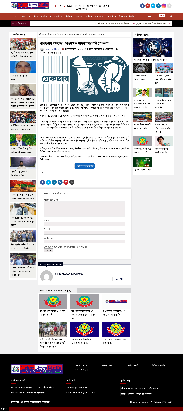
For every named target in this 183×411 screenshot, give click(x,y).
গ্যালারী (110, 16)
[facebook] (142, 5)
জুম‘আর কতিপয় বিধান (142, 170)
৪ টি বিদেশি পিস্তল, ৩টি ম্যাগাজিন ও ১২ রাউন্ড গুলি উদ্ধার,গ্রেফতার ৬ (53, 343)
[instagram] (153, 5)
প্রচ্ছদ (14, 16)
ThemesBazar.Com (162, 402)
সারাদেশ (44, 16)
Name (47, 220)
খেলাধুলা (68, 16)
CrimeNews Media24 (69, 274)
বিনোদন (79, 16)
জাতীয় (22, 16)
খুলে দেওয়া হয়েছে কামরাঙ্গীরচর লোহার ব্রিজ (163, 79)
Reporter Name (52, 49)
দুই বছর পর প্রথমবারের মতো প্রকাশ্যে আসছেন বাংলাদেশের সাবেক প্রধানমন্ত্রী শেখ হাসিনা (22, 102)
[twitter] (147, 5)
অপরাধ (89, 16)
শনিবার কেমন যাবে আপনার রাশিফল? (105, 23)
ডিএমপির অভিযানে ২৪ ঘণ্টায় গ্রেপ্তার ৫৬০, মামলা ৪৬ (84, 315)
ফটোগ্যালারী (133, 365)
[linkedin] (158, 5)
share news (82, 365)
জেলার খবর (107, 365)
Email (47, 229)
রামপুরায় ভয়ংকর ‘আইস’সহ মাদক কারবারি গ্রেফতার (83, 34)
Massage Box (51, 199)
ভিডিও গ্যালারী (158, 365)
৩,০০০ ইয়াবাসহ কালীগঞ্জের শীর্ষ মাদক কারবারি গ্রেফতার (142, 104)
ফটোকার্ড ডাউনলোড (84, 166)
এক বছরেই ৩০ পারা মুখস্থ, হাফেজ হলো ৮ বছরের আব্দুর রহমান (22, 221)
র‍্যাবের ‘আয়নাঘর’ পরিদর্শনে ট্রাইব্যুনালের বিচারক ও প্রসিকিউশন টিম (22, 271)
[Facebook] (42, 182)
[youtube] (163, 5)
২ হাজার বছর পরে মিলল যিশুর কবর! (143, 23)
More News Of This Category (55, 290)
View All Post (120, 279)
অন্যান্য (98, 16)
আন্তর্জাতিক (33, 16)
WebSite (48, 238)
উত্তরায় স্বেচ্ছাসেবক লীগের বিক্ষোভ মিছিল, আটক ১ (163, 128)
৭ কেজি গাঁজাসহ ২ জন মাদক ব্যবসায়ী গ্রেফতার (163, 104)
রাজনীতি (58, 16)
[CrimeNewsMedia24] (30, 5)
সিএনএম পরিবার (126, 16)
